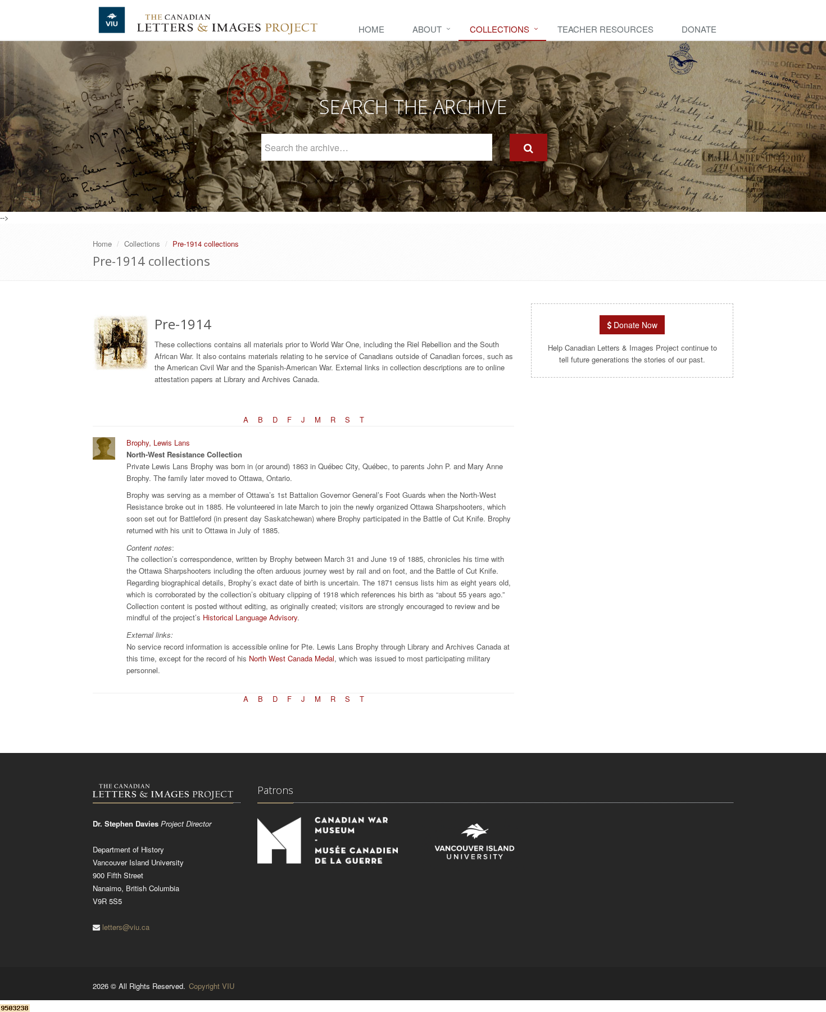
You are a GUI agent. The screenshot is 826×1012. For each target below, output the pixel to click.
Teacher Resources (605, 29)
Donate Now (634, 324)
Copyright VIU (211, 986)
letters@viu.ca (125, 927)
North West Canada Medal (291, 658)
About (427, 29)
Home (371, 29)
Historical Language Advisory (250, 617)
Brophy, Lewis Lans (158, 442)
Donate (699, 29)
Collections (499, 29)
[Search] (528, 147)
